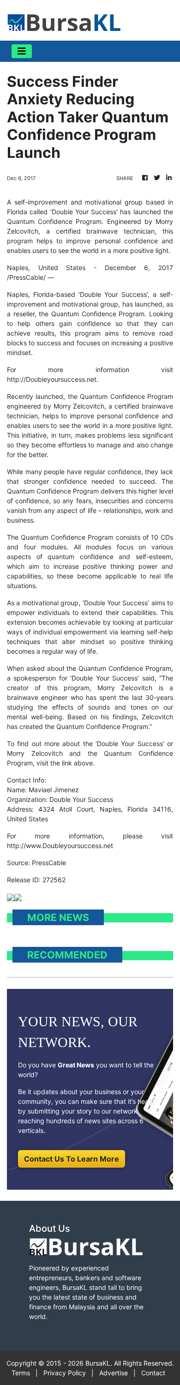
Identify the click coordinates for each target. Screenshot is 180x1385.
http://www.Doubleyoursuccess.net (60, 845)
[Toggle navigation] (22, 51)
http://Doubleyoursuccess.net (51, 379)
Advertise (113, 1373)
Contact (153, 1373)
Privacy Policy (64, 1373)
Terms (21, 1373)
